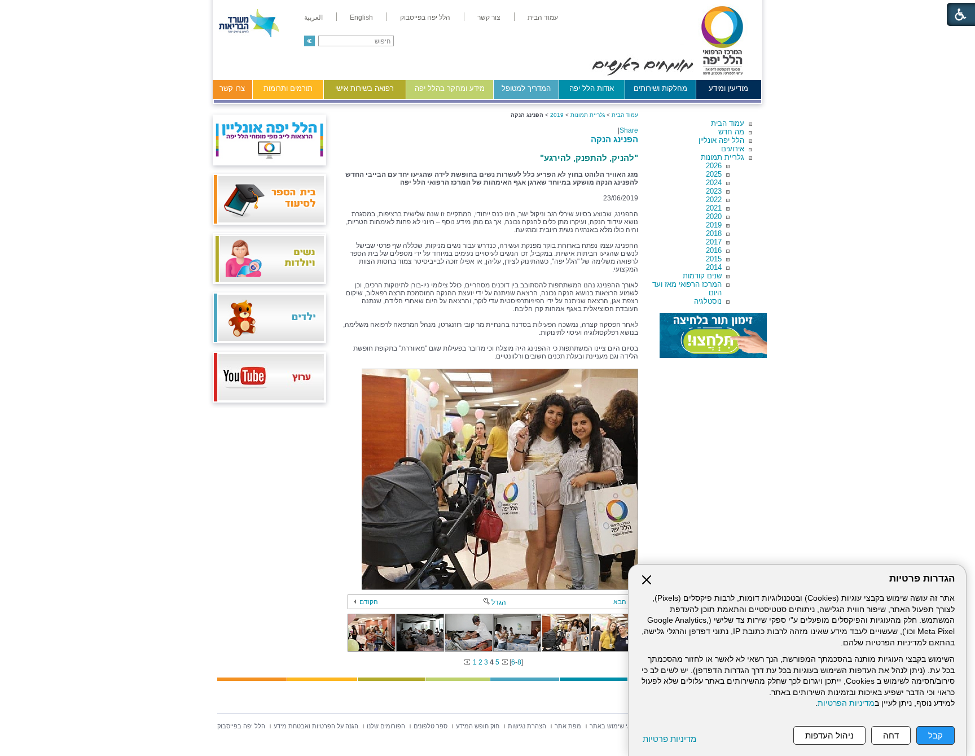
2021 (714, 208)
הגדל (498, 602)
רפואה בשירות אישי (364, 88)
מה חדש (731, 132)
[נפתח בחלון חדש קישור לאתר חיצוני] (713, 335)
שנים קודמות (702, 276)
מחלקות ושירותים (660, 88)
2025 (714, 174)
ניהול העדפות (829, 735)
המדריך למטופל (526, 88)
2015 (714, 259)
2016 (714, 250)
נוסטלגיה (708, 301)
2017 (714, 242)
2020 (714, 216)
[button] (309, 41)
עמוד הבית (727, 123)
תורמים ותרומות (288, 88)
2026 (714, 165)
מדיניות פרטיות (669, 739)
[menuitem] (543, 17)
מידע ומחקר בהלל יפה (450, 88)
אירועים (732, 149)
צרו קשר (232, 88)
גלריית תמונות (722, 157)
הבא (619, 602)
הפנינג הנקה (614, 139)
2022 (714, 199)
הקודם (368, 602)
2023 (714, 191)
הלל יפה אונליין (721, 140)
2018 (714, 233)
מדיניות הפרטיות (846, 703)
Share (629, 130)
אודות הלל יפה (591, 88)
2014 (714, 267)
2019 (714, 225)
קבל (935, 735)
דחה (891, 735)
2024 (714, 182)
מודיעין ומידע (728, 88)
